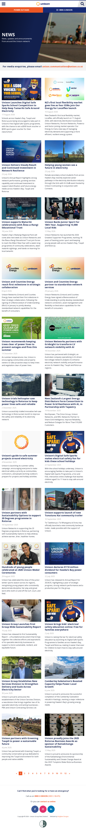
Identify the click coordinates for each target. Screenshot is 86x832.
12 (65, 773)
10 (57, 773)
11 (61, 773)
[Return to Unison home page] (43, 4)
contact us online (48, 801)
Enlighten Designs (63, 816)
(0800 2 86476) (47, 796)
